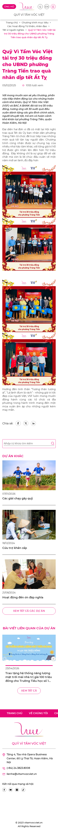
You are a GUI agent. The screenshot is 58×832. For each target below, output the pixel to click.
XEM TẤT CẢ (29, 690)
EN (46, 6)
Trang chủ (12, 22)
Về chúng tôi (38, 713)
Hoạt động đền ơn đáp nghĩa (22, 597)
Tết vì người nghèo (13, 29)
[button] (53, 658)
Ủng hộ (9, 6)
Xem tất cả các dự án (29, 610)
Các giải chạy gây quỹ (17, 498)
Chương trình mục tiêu (35, 22)
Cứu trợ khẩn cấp (14, 548)
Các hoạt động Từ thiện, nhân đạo (27, 26)
